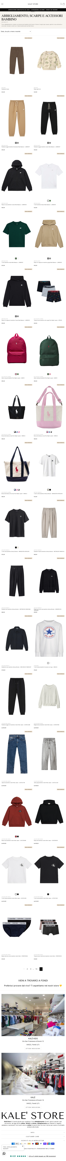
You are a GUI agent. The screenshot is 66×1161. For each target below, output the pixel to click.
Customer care (32, 1136)
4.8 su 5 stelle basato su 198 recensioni (42, 1156)
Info (32, 1132)
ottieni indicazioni (33, 1048)
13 (36, 969)
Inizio (32, 11)
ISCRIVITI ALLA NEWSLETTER (32, 1140)
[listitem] (18, 143)
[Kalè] (33, 1074)
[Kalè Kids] (33, 1015)
